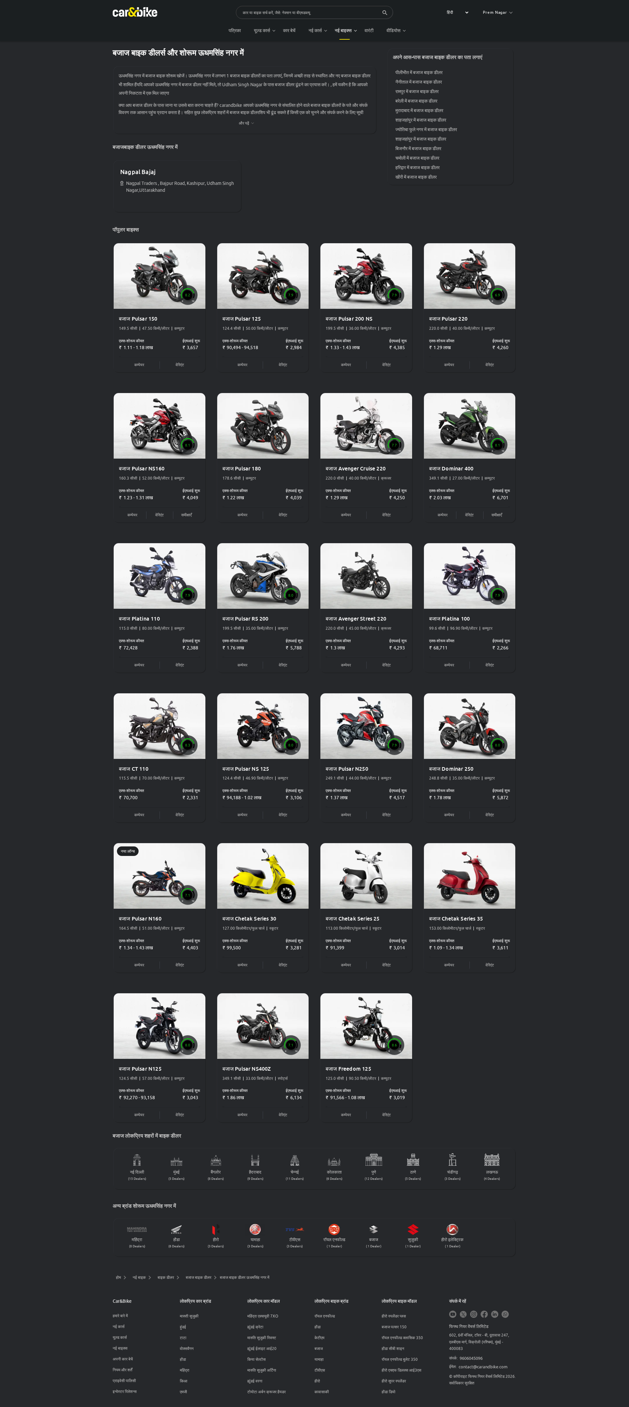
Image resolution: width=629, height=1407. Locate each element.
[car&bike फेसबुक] (484, 1315)
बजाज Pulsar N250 (347, 768)
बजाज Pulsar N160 (140, 918)
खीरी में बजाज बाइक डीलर (416, 177)
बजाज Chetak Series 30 (249, 918)
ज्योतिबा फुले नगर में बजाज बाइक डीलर (426, 129)
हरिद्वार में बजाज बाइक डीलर (417, 167)
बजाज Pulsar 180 (241, 468)
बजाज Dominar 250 (451, 768)
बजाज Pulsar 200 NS (349, 318)
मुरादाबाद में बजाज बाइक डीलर (419, 110)
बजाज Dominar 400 (451, 468)
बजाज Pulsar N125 (140, 1068)
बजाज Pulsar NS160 (141, 468)
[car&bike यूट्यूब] (452, 1315)
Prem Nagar (495, 12)
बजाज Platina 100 (449, 618)
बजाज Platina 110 (139, 618)
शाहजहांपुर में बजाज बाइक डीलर (420, 120)
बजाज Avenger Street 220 (356, 618)
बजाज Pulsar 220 (448, 318)
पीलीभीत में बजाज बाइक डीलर (419, 72)
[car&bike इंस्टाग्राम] (473, 1315)
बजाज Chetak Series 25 (353, 918)
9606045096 (471, 1358)
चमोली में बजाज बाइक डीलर (417, 158)
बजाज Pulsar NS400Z (246, 1068)
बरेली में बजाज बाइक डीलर (416, 101)
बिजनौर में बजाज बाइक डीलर (418, 148)
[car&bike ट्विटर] (463, 1315)
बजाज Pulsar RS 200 (245, 618)
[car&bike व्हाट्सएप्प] (505, 1315)
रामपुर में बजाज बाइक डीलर (417, 91)
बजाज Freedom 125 (348, 1068)
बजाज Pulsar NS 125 (245, 768)
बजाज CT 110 (133, 768)
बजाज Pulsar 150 (138, 318)
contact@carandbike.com (483, 1366)
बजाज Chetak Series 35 (456, 918)
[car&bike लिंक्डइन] (494, 1315)
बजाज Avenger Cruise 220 (356, 468)
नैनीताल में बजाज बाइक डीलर (418, 82)
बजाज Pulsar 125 (241, 318)
